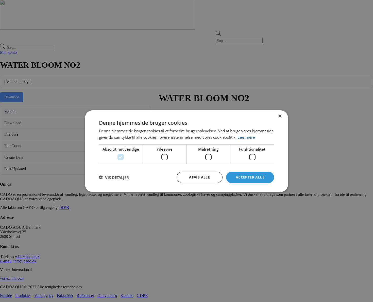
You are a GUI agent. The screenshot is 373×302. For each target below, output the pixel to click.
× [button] (280, 116)
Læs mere (246, 137)
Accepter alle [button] (250, 177)
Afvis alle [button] (199, 177)
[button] (114, 177)
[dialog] (186, 151)
